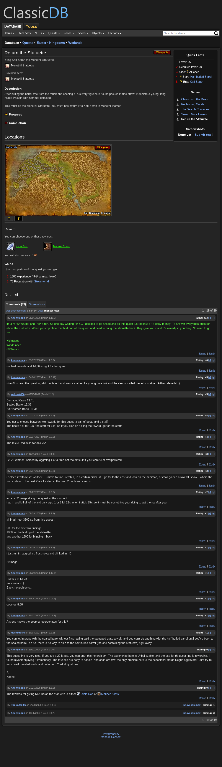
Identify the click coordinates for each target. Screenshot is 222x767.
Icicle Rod (22, 246)
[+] (213, 318)
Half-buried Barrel (201, 76)
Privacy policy (111, 734)
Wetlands (75, 43)
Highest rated (52, 310)
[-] (209, 318)
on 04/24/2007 (33, 377)
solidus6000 (17, 394)
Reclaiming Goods (192, 104)
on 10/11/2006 (33, 615)
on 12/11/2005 (33, 454)
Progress (15, 114)
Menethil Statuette (22, 65)
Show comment (192, 705)
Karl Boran (196, 81)
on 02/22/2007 (33, 492)
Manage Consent (111, 737)
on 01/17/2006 (33, 360)
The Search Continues (195, 109)
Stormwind (41, 281)
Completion (17, 123)
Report (202, 353)
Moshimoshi (18, 632)
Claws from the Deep (194, 99)
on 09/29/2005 (33, 513)
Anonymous (18, 318)
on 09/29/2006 (33, 573)
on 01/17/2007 (33, 436)
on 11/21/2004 (33, 649)
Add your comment (16, 310)
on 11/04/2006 (33, 598)
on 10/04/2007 (33, 632)
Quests (27, 43)
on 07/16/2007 (32, 394)
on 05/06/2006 (33, 318)
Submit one (203, 134)
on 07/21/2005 (33, 687)
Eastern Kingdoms (51, 43)
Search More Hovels (194, 114)
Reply (212, 353)
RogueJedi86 (18, 705)
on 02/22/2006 (33, 415)
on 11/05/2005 (33, 713)
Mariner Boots (61, 246)
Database (12, 43)
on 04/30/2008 (33, 705)
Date (40, 310)
